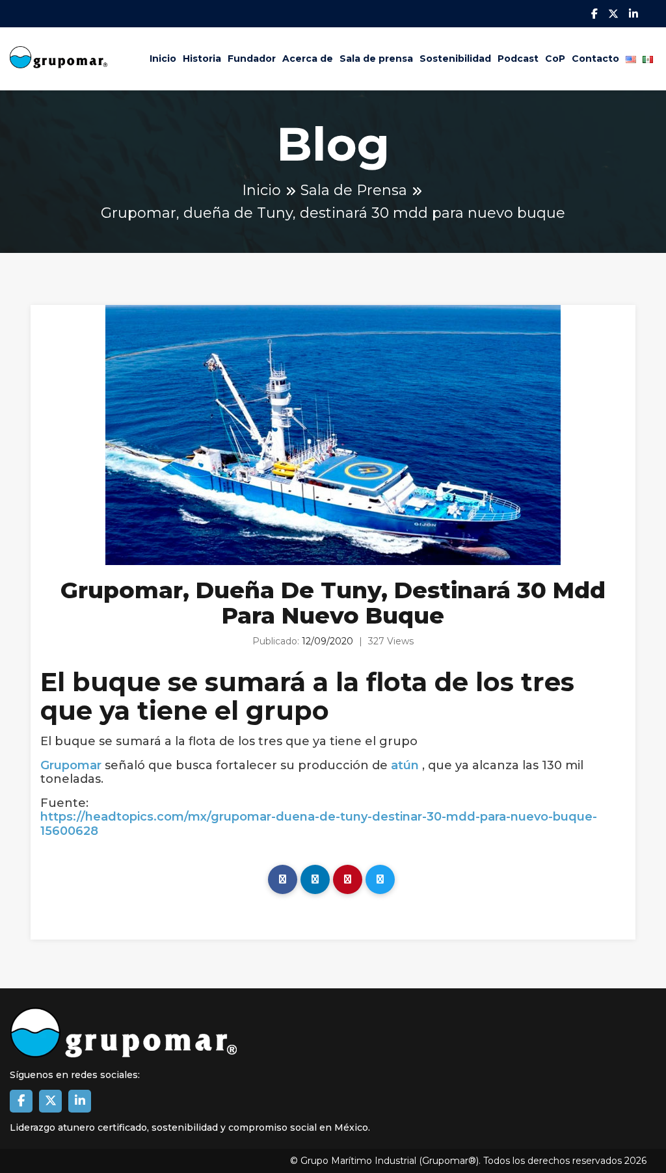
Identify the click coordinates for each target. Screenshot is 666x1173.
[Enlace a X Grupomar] (50, 1101)
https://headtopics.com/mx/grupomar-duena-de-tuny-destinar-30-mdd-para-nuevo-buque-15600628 (318, 824)
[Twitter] (380, 879)
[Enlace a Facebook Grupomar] (21, 1101)
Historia (202, 58)
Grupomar (70, 765)
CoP (555, 58)
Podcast (518, 58)
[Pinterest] (347, 879)
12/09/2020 (327, 641)
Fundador (252, 58)
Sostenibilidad (455, 58)
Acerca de (307, 58)
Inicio (163, 58)
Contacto (595, 58)
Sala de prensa (376, 58)
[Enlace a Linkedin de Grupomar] (79, 1101)
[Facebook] (282, 879)
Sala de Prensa (353, 190)
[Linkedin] (315, 879)
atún (405, 765)
